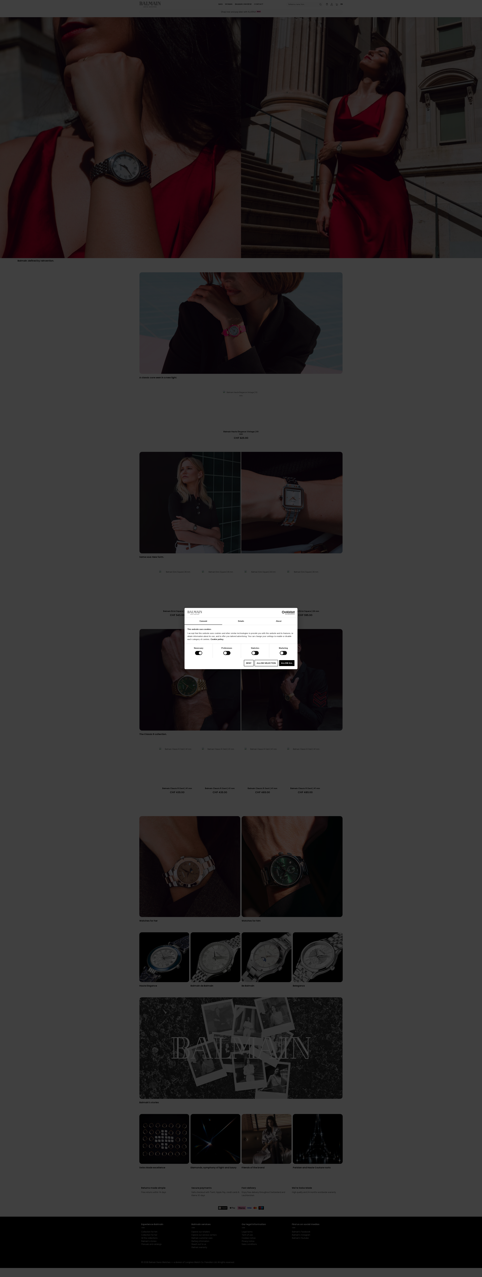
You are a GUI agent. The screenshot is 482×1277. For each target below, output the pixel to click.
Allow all (287, 663)
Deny (249, 663)
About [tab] (278, 621)
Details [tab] (241, 621)
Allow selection (266, 663)
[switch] (226, 653)
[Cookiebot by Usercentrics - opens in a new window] (284, 613)
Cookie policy (217, 639)
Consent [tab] (203, 621)
